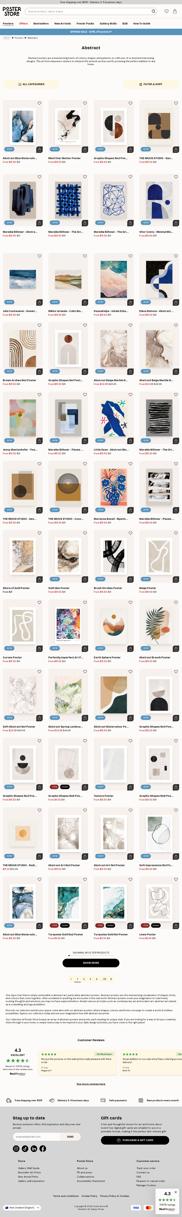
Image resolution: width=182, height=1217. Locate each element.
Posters (19, 37)
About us (82, 1168)
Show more (91, 962)
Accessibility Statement (91, 1181)
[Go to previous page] (71, 979)
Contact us (143, 1172)
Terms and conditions (66, 1196)
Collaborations (85, 1176)
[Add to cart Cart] (39, 149)
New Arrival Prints (28, 1176)
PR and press (84, 1172)
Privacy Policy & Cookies (114, 1196)
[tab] (166, 11)
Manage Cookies (146, 1185)
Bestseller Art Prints (29, 1172)
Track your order (146, 1168)
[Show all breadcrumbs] (7, 38)
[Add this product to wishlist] (39, 103)
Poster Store (99, 1206)
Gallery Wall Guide (28, 1168)
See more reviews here (91, 1084)
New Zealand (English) (22, 1207)
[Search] (154, 11)
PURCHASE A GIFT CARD (138, 1140)
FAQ (138, 1176)
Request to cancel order (150, 1181)
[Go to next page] (111, 979)
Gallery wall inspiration (31, 1181)
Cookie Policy (89, 1196)
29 (104, 979)
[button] (167, 1201)
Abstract (33, 37)
